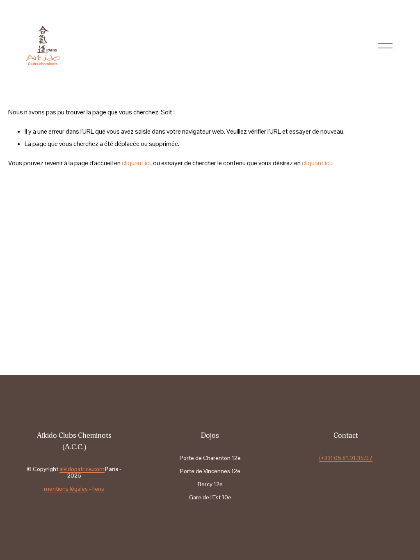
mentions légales (66, 488)
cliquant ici (136, 163)
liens (98, 488)
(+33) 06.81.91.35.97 (345, 458)
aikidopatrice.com (82, 469)
